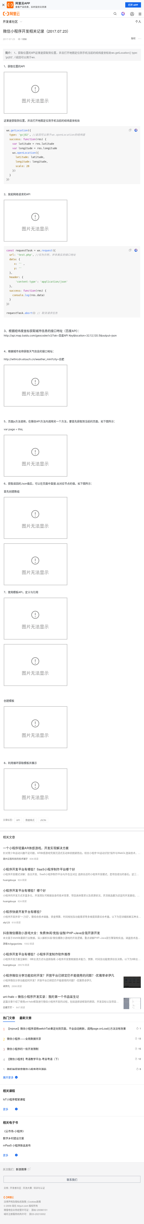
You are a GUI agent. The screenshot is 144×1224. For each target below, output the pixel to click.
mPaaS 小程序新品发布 (17, 1145)
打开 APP (133, 5)
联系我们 (72, 1179)
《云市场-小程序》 (14, 1131)
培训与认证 (39, 1187)
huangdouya (9, 880)
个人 (138, 21)
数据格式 (30, 820)
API (18, 820)
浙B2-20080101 (39, 1209)
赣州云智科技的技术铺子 (15, 858)
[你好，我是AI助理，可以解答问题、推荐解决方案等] (123, 14)
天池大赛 (27, 1187)
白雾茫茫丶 (8, 1007)
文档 (6, 1187)
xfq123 (6, 922)
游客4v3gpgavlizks (12, 943)
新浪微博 (21, 1169)
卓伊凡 (6, 986)
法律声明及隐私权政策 (15, 1201)
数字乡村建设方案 (13, 1138)
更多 (5, 1109)
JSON (43, 820)
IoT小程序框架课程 (14, 1099)
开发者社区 (15, 1187)
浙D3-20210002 (37, 1214)
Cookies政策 (34, 1201)
